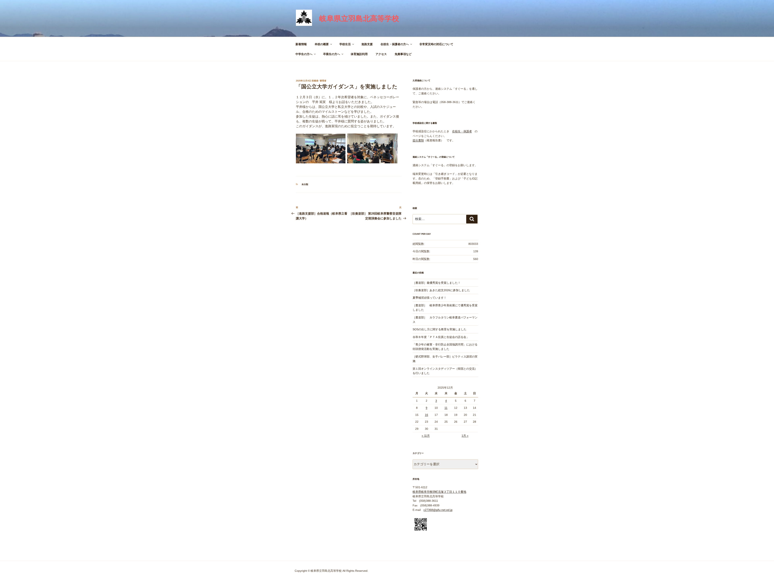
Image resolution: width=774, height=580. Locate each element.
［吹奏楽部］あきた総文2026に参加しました (441, 290)
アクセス (381, 54)
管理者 (323, 80)
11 (445, 407)
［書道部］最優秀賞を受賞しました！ (437, 282)
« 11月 (426, 435)
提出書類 (418, 140)
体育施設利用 (359, 54)
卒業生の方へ (331, 54)
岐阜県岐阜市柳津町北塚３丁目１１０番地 (439, 491)
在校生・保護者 (462, 131)
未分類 (305, 184)
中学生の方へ (303, 54)
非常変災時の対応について (436, 44)
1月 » (465, 435)
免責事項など (403, 54)
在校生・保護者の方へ (395, 44)
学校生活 (345, 44)
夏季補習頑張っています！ (429, 297)
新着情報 (301, 44)
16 (426, 414)
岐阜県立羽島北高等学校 (359, 18)
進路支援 (367, 44)
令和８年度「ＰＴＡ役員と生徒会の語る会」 (441, 337)
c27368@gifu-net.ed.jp (438, 509)
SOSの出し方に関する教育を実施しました (439, 329)
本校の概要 (322, 44)
